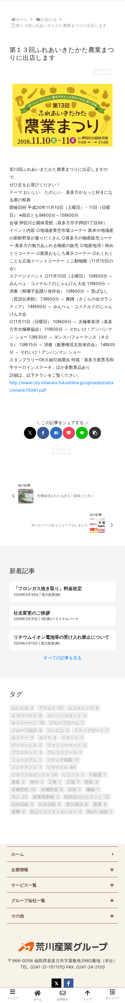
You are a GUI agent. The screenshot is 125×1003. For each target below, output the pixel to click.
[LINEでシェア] (82, 433)
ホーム (17, 854)
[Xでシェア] (30, 433)
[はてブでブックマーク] (56, 433)
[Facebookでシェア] (43, 433)
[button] (95, 433)
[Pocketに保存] (69, 433)
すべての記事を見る (62, 657)
